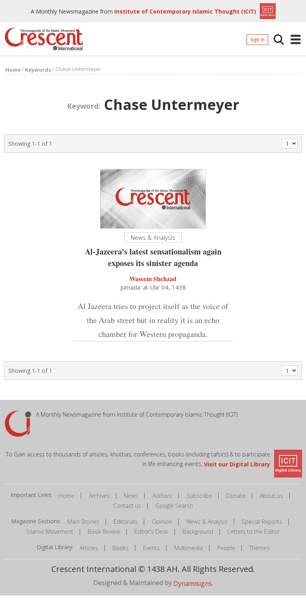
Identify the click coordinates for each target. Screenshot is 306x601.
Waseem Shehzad (153, 278)
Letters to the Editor (254, 531)
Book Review (104, 531)
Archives (99, 495)
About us (271, 495)
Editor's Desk (151, 531)
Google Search (174, 505)
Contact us (127, 505)
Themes (259, 548)
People (226, 548)
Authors (162, 495)
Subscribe (199, 495)
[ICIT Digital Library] (267, 10)
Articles (89, 548)
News (131, 495)
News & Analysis (207, 521)
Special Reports (262, 521)
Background (197, 531)
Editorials (125, 521)
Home (67, 495)
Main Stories (83, 521)
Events (151, 548)
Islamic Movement (50, 531)
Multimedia (188, 548)
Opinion (162, 521)
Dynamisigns (192, 583)
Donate (235, 495)
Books (120, 548)
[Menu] (295, 39)
